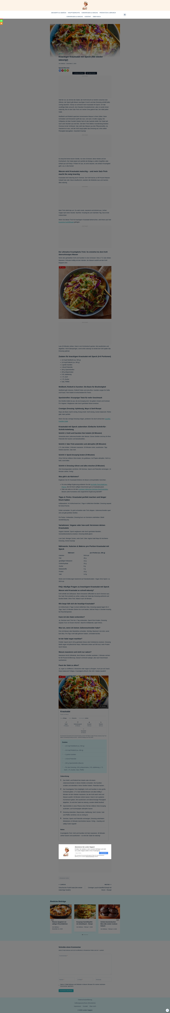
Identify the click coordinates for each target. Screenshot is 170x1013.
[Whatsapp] (65, 70)
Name (61, 979)
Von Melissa (62, 63)
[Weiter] (117, 919)
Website (98, 979)
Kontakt (88, 16)
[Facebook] (60, 70)
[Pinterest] (124, 14)
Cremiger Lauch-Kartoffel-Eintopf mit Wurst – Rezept (99, 887)
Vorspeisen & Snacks (89, 12)
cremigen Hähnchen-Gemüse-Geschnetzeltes (93, 489)
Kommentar (63, 956)
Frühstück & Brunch (108, 12)
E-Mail (80, 979)
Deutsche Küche (64, 878)
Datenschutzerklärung (85, 1000)
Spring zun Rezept (79, 73)
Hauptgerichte (74, 12)
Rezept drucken (92, 73)
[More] (68, 70)
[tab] (82, 934)
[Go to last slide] (52, 919)
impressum (77, 1006)
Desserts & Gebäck (58, 12)
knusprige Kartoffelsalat (66, 222)
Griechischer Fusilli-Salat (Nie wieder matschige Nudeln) (70, 887)
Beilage (61, 53)
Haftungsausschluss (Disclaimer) (85, 1003)
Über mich (97, 16)
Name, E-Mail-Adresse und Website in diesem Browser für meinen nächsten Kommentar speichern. (82, 985)
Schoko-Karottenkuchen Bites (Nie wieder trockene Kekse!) (109, 924)
